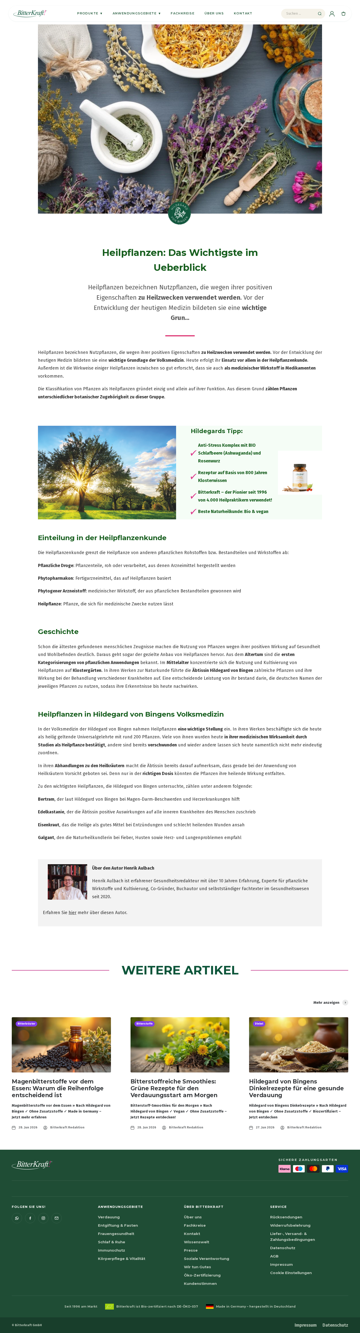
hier (72, 912)
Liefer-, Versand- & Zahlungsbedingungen (292, 1236)
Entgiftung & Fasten (118, 1225)
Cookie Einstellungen (291, 1272)
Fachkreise (182, 13)
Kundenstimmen (200, 1283)
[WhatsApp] (17, 1218)
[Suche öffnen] (319, 13)
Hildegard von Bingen (231, 670)
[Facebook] (30, 1218)
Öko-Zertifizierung (202, 1275)
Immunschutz (111, 1250)
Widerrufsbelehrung (290, 1225)
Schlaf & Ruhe (111, 1242)
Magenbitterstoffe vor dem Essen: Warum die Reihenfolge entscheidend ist (58, 1088)
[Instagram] (43, 1218)
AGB (274, 1256)
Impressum (281, 1264)
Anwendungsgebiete (137, 13)
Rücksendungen (286, 1217)
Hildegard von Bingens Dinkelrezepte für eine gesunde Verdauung (296, 1088)
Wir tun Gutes (197, 1267)
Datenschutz (282, 1248)
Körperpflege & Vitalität (121, 1258)
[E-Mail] (56, 1218)
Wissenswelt (196, 1242)
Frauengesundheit (116, 1233)
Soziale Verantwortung (206, 1258)
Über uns (214, 13)
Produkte (89, 13)
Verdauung (109, 1217)
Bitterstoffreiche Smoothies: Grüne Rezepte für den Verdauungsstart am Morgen (174, 1088)
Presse (191, 1250)
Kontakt (243, 13)
